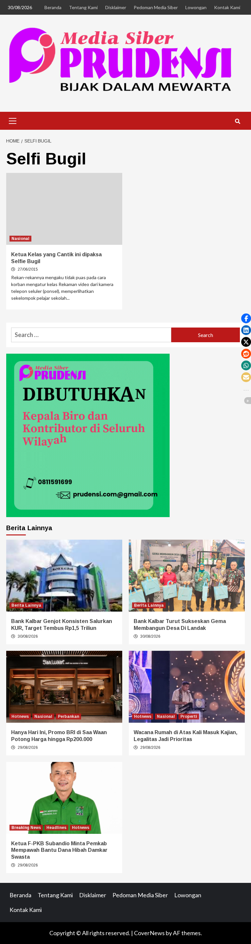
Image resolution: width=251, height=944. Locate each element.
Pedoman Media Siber (156, 7)
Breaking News (26, 827)
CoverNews (149, 932)
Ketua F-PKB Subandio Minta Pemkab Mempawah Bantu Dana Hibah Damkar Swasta (59, 850)
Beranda (52, 7)
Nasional (20, 238)
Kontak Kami (227, 7)
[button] (246, 318)
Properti (188, 716)
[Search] (237, 121)
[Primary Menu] (12, 120)
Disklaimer (115, 7)
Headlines (56, 827)
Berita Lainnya (26, 605)
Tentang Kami (83, 7)
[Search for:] (91, 335)
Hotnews (20, 716)
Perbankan (68, 716)
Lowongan (196, 7)
